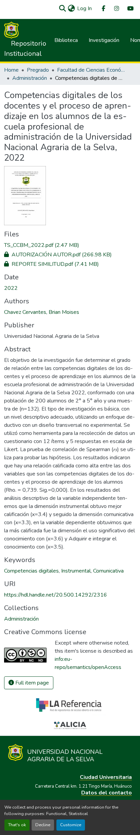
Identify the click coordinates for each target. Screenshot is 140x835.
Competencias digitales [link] (31, 571)
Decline (42, 825)
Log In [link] (84, 8)
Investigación (104, 40)
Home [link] (11, 70)
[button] (62, 8)
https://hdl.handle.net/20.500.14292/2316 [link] (55, 595)
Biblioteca (66, 40)
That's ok (17, 825)
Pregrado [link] (38, 70)
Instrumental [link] (76, 571)
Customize (70, 825)
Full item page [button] (31, 683)
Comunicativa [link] (108, 571)
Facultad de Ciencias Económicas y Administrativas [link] (91, 70)
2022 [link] (11, 288)
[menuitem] (103, 8)
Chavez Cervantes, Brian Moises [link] (41, 312)
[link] (70, 245)
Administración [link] (29, 78)
